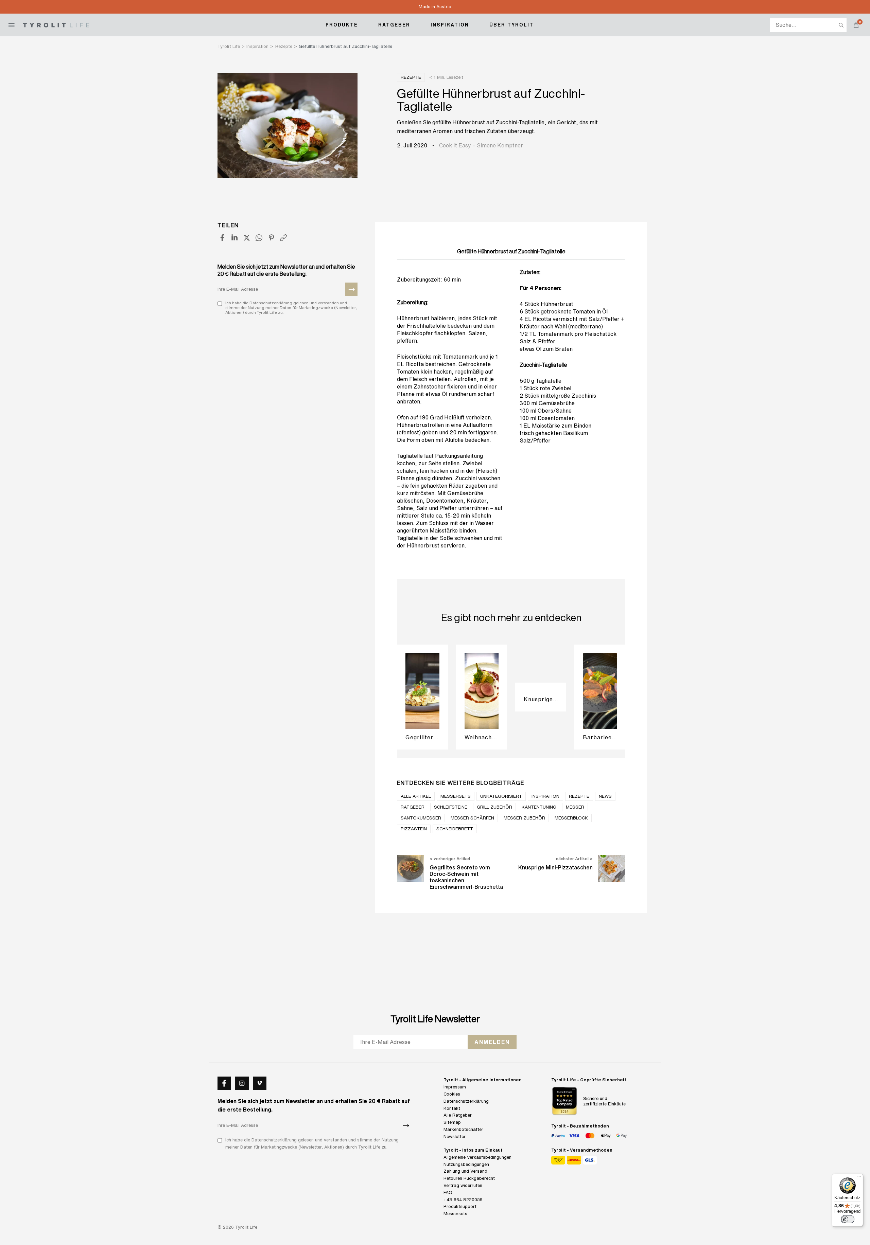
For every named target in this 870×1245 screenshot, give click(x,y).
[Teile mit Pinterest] (271, 237)
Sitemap (452, 1122)
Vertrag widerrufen (462, 1185)
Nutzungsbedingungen (466, 1164)
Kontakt (451, 1108)
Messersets (455, 1213)
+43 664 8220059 (463, 1199)
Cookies (451, 1094)
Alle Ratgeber (457, 1115)
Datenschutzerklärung (466, 1101)
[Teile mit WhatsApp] (259, 237)
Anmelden (492, 1042)
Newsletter (454, 1136)
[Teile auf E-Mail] (283, 237)
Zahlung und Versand (465, 1171)
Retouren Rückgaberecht (469, 1178)
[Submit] (351, 289)
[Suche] (841, 25)
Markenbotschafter (463, 1129)
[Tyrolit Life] (56, 25)
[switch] (847, 1219)
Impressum (454, 1087)
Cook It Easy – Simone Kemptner (481, 145)
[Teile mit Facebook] (222, 237)
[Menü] (859, 1178)
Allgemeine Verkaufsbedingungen (477, 1157)
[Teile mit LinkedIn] (234, 237)
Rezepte (411, 77)
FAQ (447, 1192)
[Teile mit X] (246, 237)
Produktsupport (459, 1206)
